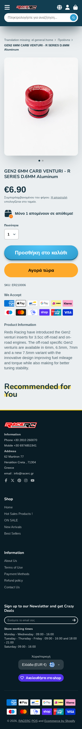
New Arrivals (13, 527)
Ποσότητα (11, 225)
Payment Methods (16, 574)
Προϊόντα (64, 40)
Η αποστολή (59, 197)
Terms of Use (13, 567)
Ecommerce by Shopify (59, 720)
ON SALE (11, 520)
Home (8, 507)
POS (35, 720)
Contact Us (12, 587)
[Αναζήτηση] (73, 17)
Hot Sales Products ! (18, 514)
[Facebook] (6, 480)
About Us (10, 560)
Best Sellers (12, 533)
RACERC (25, 720)
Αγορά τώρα (41, 270)
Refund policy (13, 580)
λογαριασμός (67, 7)
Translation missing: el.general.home (28, 40)
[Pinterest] (19, 480)
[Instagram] (26, 480)
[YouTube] (32, 480)
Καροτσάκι (75, 7)
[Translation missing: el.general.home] (26, 7)
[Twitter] (13, 480)
